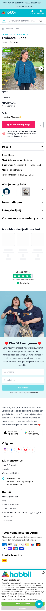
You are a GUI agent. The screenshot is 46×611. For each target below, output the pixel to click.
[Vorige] (4, 68)
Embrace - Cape (12, 29)
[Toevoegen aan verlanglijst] (40, 124)
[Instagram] (5, 450)
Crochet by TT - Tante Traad (15, 34)
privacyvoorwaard (32, 393)
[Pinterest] (19, 450)
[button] (41, 12)
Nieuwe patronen (10, 508)
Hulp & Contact (9, 465)
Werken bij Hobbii (10, 473)
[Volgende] (41, 68)
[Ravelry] (32, 450)
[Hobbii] (8, 12)
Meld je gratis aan (10, 496)
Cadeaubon (7, 516)
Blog (4, 500)
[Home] (3, 29)
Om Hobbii (7, 520)
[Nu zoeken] (40, 20)
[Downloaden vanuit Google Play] (32, 432)
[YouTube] (25, 450)
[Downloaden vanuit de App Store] (12, 432)
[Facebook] (12, 450)
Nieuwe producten (10, 504)
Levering (6, 469)
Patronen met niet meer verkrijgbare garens (22, 512)
